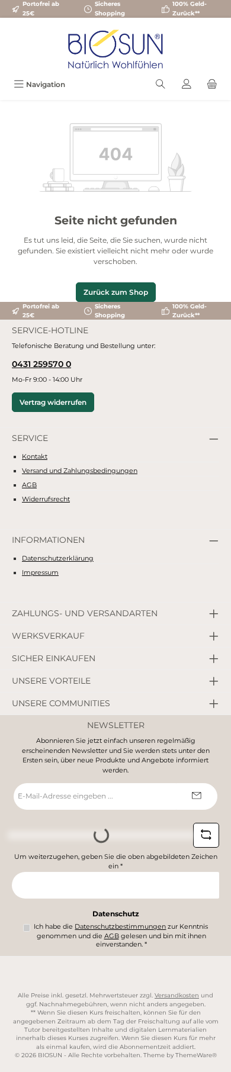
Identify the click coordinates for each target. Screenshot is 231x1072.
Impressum (40, 572)
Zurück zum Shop (116, 292)
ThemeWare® (196, 1055)
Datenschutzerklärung (58, 558)
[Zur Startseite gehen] (115, 49)
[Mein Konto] (187, 84)
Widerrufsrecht (46, 499)
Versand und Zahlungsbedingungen (79, 470)
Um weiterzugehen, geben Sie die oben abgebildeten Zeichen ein (115, 861)
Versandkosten (177, 995)
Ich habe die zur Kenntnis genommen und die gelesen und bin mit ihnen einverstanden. (121, 935)
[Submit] (196, 796)
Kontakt (34, 456)
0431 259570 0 (41, 364)
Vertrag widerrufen (53, 402)
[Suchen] (160, 84)
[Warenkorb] (212, 84)
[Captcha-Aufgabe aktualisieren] (206, 835)
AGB (29, 485)
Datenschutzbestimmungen (120, 927)
